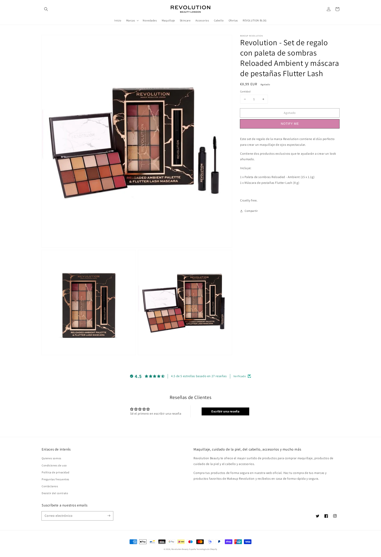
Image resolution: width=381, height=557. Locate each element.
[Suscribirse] (108, 515)
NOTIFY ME (290, 123)
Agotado (290, 113)
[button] (46, 9)
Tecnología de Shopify (206, 549)
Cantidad (245, 91)
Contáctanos (50, 486)
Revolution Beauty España (183, 549)
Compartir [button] (251, 211)
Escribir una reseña (225, 411)
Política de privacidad (55, 472)
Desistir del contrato (55, 493)
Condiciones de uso (54, 465)
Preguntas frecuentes (55, 479)
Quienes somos (51, 458)
